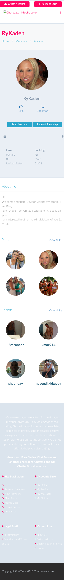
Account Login (49, 4)
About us (42, 535)
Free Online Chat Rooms (36, 457)
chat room (26, 461)
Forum (40, 548)
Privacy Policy (11, 535)
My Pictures (43, 498)
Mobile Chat (11, 503)
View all (55, 240)
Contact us (11, 511)
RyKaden (13, 33)
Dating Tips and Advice (49, 544)
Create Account (16, 4)
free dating (20, 417)
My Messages (44, 494)
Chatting (39, 461)
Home (5, 41)
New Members (13, 494)
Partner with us (45, 539)
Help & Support (13, 507)
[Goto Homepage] (32, 12)
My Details (42, 485)
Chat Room (11, 498)
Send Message (19, 124)
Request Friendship (47, 124)
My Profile (42, 489)
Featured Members (15, 489)
